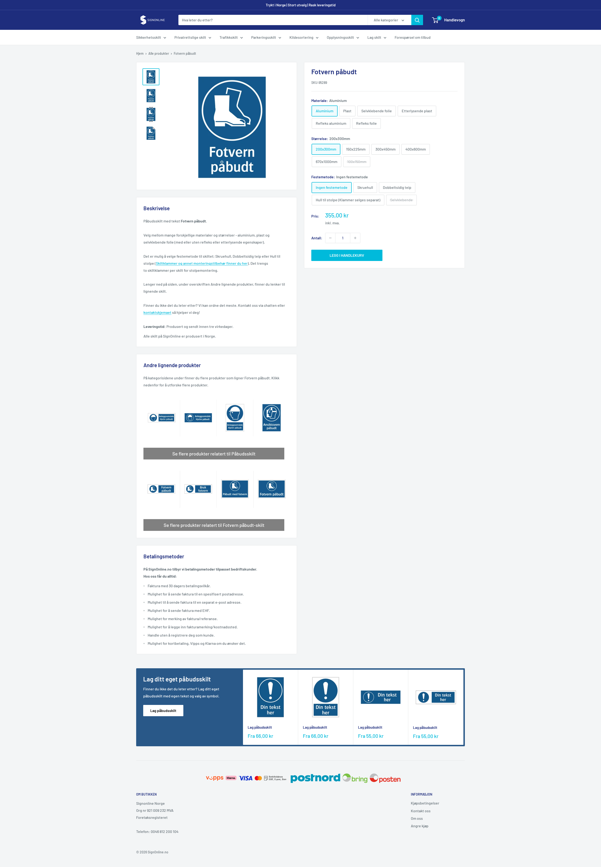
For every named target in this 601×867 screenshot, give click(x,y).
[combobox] (273, 20)
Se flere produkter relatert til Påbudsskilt (213, 453)
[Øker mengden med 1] (355, 238)
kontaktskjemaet (157, 312)
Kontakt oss (421, 811)
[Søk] (417, 20)
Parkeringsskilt (263, 37)
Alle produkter (158, 53)
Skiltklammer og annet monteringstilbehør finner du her (202, 263)
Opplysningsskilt (340, 37)
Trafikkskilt (229, 37)
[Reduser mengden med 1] (330, 238)
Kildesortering (301, 37)
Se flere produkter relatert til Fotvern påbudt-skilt (214, 525)
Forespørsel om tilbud (413, 37)
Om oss (417, 818)
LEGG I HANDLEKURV (347, 255)
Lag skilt (374, 37)
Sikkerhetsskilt (148, 37)
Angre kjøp (419, 826)
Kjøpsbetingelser (425, 803)
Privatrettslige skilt (190, 37)
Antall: (316, 238)
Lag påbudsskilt (163, 710)
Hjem (140, 53)
